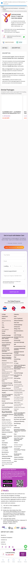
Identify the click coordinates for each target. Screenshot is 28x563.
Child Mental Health (18, 392)
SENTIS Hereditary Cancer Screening (7, 363)
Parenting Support (18, 389)
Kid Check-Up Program (7, 422)
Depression (16, 409)
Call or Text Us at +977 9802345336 (14, 247)
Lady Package (17, 448)
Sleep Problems (17, 402)
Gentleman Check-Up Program (6, 427)
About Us (3, 535)
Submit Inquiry (13, 292)
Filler (3, 324)
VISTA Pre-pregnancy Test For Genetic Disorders (7, 366)
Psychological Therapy (18, 397)
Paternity (16, 380)
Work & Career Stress (18, 400)
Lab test (3, 542)
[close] (26, 1)
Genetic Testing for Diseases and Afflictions (8, 375)
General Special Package (7, 464)
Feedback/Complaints (6, 537)
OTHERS (4, 9)
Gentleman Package (18, 444)
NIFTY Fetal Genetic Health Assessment (7, 378)
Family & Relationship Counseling (18, 386)
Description (16, 48)
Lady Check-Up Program (7, 423)
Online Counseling (18, 384)
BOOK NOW (22, 554)
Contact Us (4, 539)
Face (3, 322)
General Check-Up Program (8, 425)
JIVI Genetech (7, 116)
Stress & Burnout (17, 405)
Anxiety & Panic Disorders (19, 407)
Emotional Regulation (18, 404)
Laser (3, 325)
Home (2, 7)
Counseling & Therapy (18, 399)
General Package (17, 446)
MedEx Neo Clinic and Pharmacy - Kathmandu (14, 8)
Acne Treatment (5, 329)
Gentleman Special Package (8, 462)
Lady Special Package (6, 460)
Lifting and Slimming (6, 320)
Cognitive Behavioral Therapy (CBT (18, 394)
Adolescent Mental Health (19, 390)
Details (4, 48)
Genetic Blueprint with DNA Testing (7, 369)
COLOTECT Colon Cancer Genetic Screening (7, 372)
